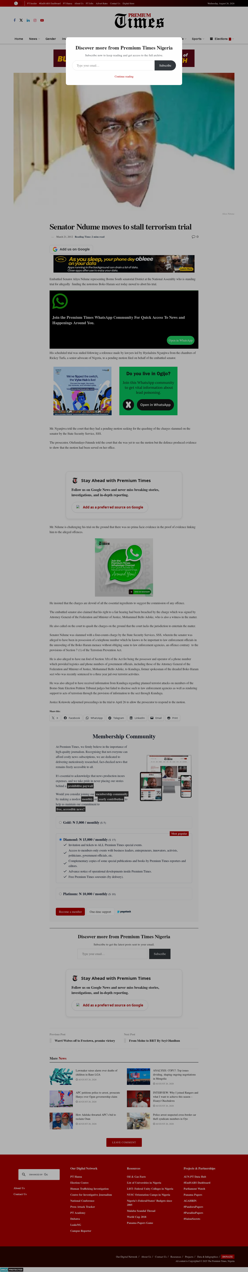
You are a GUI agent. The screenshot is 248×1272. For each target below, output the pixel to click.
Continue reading (124, 76)
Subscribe (165, 65)
